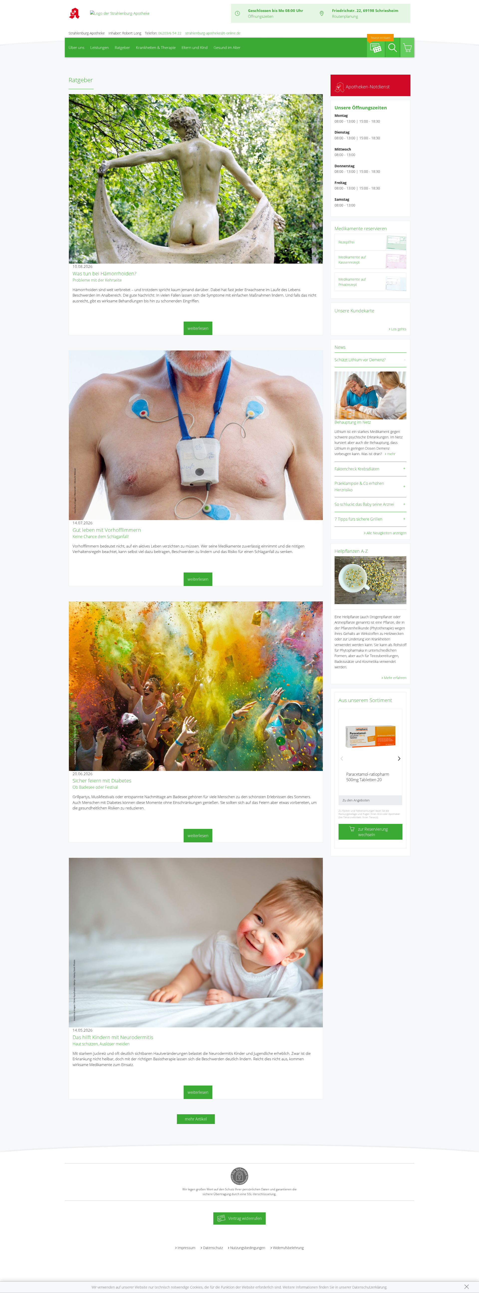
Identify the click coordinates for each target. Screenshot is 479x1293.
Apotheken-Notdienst (367, 87)
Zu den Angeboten (356, 800)
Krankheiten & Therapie (156, 47)
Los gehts (398, 329)
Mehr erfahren (395, 677)
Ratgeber (122, 47)
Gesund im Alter (227, 47)
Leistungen (99, 47)
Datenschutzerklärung (369, 1287)
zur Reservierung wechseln (373, 831)
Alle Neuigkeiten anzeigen (386, 533)
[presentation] (342, 759)
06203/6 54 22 (169, 33)
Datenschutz (213, 1247)
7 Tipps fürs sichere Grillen (358, 519)
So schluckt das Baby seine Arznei (364, 504)
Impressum (186, 1247)
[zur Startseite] (119, 12)
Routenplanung (345, 16)
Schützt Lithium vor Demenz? (360, 360)
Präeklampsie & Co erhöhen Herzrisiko (359, 487)
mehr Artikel (196, 1119)
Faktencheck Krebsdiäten (357, 469)
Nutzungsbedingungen (247, 1247)
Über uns (76, 47)
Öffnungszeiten (260, 16)
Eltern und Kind (195, 47)
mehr (391, 453)
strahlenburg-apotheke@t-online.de (212, 33)
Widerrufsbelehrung (288, 1247)
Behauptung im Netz (353, 422)
